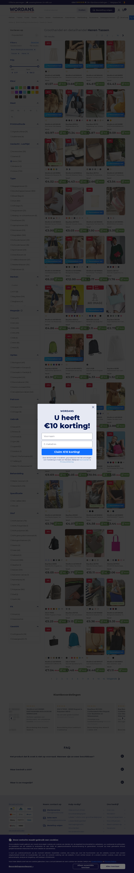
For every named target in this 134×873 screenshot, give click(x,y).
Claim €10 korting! (67, 451)
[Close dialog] (93, 407)
